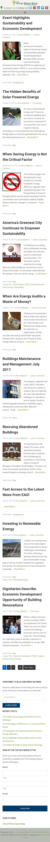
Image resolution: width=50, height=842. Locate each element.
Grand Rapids (18, 284)
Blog (14, 145)
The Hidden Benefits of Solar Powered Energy (22, 745)
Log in (25, 838)
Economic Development (22, 656)
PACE (27, 284)
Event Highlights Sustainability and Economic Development (22, 23)
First (5, 778)
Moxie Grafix (45, 835)
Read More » (23, 75)
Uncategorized (18, 82)
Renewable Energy (20, 580)
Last (5, 788)
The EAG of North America (25, 3)
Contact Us (10, 8)
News (14, 418)
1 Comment (37, 103)
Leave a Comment (40, 240)
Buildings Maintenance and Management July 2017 (22, 364)
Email (5, 794)
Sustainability (19, 287)
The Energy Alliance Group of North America (32, 832)
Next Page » (29, 667)
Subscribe (11, 705)
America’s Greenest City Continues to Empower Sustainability (22, 228)
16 (20, 667)
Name (5, 767)
